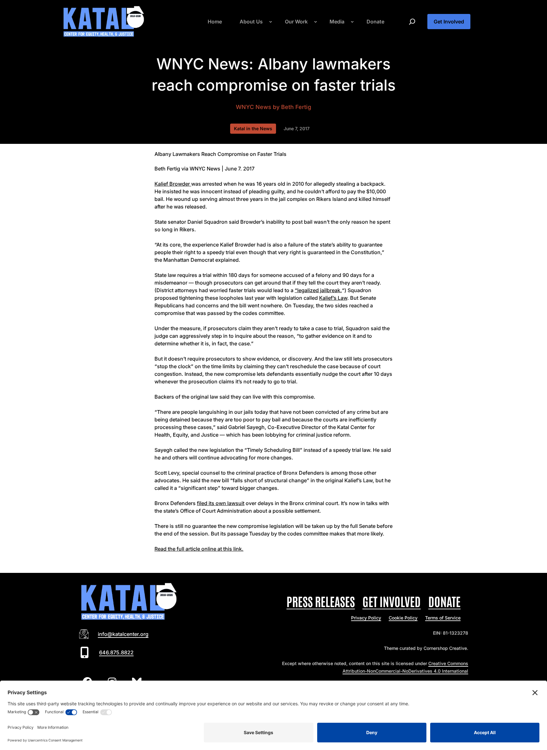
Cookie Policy (403, 617)
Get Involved (449, 21)
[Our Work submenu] (315, 21)
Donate (444, 601)
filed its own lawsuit (220, 503)
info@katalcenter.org (123, 634)
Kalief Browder (172, 184)
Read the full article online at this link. (198, 549)
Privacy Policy (366, 617)
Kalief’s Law (333, 298)
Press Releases (320, 601)
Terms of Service (443, 617)
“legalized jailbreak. (318, 290)
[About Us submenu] (270, 21)
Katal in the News (253, 128)
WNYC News (253, 107)
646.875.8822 (116, 652)
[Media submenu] (352, 21)
